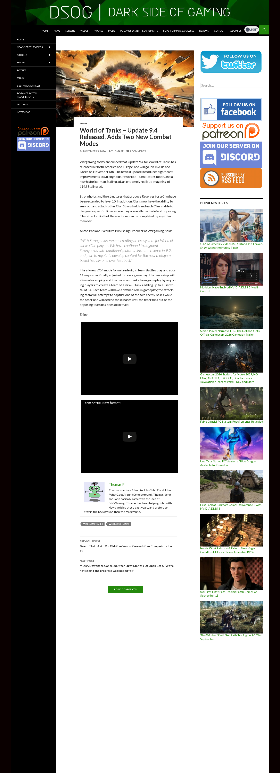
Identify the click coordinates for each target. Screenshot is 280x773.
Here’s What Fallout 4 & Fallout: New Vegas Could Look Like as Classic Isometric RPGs (228, 550)
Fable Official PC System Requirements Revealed (231, 421)
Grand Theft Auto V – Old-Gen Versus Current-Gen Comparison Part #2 (127, 546)
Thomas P (117, 151)
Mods (111, 30)
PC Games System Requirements (139, 30)
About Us (235, 30)
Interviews (23, 112)
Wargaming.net (93, 524)
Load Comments (125, 589)
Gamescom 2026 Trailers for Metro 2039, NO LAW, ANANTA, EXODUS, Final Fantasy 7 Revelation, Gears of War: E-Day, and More (229, 378)
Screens (70, 30)
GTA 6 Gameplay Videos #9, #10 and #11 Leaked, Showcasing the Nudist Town (231, 245)
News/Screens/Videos (30, 47)
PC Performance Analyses (178, 30)
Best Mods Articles (28, 85)
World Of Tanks (119, 524)
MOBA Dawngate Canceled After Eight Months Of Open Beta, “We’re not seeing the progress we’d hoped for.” (127, 565)
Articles (22, 55)
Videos (84, 30)
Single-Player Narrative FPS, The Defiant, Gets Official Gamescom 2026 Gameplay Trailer (230, 332)
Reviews (204, 30)
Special (21, 62)
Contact (219, 30)
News (57, 30)
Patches (98, 30)
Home (45, 30)
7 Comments (138, 151)
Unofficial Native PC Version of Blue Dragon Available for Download (228, 463)
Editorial (22, 104)
